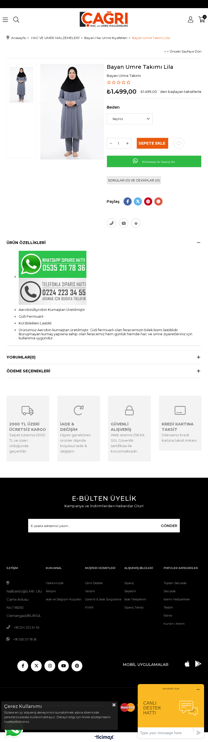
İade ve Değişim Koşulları (64, 599)
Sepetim (130, 591)
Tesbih (168, 607)
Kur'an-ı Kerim (174, 624)
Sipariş (129, 583)
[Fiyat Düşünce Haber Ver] (136, 223)
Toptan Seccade (175, 583)
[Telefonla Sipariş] (111, 223)
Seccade (170, 591)
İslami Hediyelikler (177, 599)
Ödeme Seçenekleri (28, 371)
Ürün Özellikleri (26, 242)
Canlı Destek (94, 583)
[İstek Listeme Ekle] (123, 223)
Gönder (169, 525)
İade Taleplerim (135, 599)
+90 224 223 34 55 (26, 627)
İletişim (51, 591)
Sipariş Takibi (134, 607)
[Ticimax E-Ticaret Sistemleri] (104, 738)
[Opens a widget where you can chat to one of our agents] (171, 711)
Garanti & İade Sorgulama (103, 599)
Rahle (168, 615)
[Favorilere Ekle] (179, 143)
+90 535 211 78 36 (25, 639)
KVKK (89, 607)
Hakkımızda (54, 583)
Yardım (90, 591)
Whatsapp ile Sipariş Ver (158, 162)
